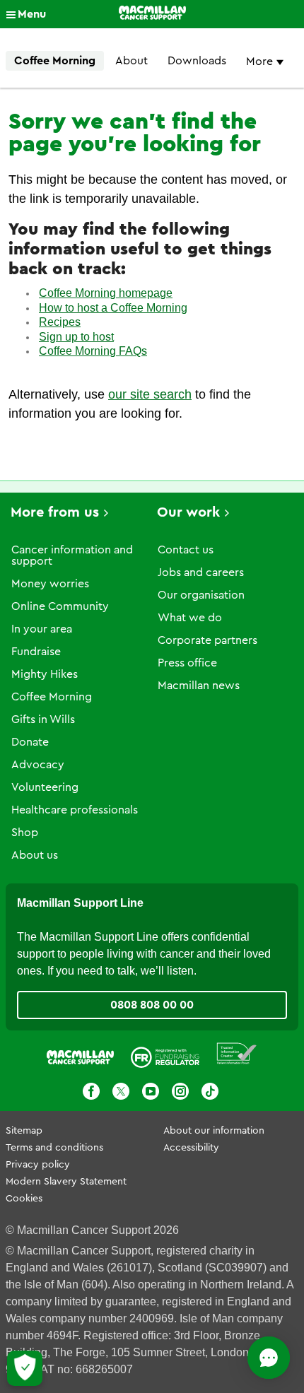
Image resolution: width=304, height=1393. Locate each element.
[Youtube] (150, 1091)
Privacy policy (38, 1165)
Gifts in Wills (43, 719)
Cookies (24, 1199)
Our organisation (201, 595)
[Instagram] (180, 1091)
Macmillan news (199, 685)
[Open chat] (268, 1357)
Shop (24, 832)
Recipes (60, 322)
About (131, 60)
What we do (190, 617)
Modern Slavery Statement (66, 1182)
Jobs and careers (201, 572)
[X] (120, 1091)
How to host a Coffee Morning (113, 308)
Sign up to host (76, 337)
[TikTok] (209, 1091)
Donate (30, 742)
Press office (187, 663)
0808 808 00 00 (152, 1005)
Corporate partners (207, 640)
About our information (213, 1131)
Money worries (50, 583)
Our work (188, 512)
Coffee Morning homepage (106, 293)
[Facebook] (91, 1091)
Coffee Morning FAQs (93, 351)
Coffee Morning (54, 60)
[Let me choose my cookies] (24, 1368)
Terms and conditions (54, 1148)
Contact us (186, 550)
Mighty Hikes (44, 674)
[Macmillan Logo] (152, 14)
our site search (150, 394)
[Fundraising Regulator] (165, 1053)
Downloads (197, 60)
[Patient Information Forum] (236, 1054)
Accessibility (191, 1148)
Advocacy (37, 764)
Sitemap (24, 1131)
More (261, 61)
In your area (41, 629)
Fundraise (36, 651)
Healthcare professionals (74, 810)
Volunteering (44, 787)
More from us (55, 512)
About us (34, 855)
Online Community (60, 606)
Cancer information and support (72, 555)
